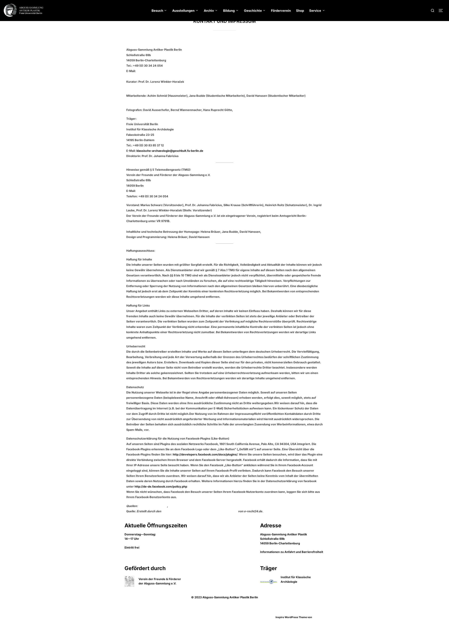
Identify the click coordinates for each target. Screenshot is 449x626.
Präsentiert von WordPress (141, 617)
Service (315, 10)
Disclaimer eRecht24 (152, 506)
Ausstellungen (183, 10)
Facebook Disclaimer (183, 506)
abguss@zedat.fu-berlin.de (155, 71)
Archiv (209, 10)
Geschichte (253, 10)
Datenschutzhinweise (138, 613)
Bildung (229, 10)
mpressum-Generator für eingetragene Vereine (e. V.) (200, 511)
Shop (300, 10)
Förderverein (281, 10)
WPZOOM (318, 617)
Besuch (157, 10)
